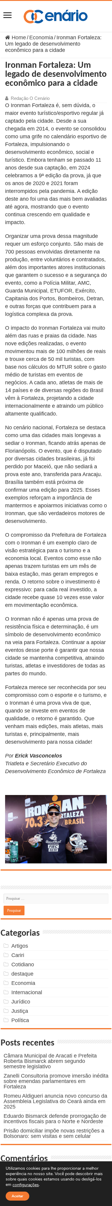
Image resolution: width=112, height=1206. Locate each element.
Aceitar (17, 1196)
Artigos (19, 946)
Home (18, 37)
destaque (22, 974)
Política (20, 1020)
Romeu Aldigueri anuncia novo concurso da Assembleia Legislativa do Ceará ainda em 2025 (55, 1101)
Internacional (26, 992)
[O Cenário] (56, 15)
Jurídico (20, 1002)
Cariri (17, 955)
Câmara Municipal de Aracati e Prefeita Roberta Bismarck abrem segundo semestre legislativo (50, 1061)
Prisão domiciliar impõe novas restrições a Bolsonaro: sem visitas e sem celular (54, 1133)
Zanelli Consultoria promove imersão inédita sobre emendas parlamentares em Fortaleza (56, 1081)
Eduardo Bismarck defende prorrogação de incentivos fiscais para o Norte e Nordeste (55, 1118)
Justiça (19, 1011)
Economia (41, 37)
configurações (26, 1185)
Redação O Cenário (30, 98)
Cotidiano (22, 965)
